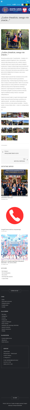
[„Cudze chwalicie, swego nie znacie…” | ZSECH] (15, 10)
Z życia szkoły (4, 145)
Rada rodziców (5, 342)
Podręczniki (4, 319)
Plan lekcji (4, 314)
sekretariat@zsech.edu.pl (12, 360)
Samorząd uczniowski (7, 301)
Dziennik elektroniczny (7, 338)
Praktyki (3, 331)
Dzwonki (4, 318)
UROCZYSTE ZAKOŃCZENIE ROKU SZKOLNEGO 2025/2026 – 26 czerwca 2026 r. (12, 262)
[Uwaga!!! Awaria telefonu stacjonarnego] (14, 216)
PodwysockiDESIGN (17, 405)
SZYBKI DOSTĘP (15, 290)
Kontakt (3, 307)
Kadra (3, 299)
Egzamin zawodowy (6, 329)
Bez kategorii (5, 271)
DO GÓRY (15, 397)
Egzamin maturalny (6, 327)
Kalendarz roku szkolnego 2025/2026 (10, 325)
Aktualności (4, 340)
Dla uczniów (4, 274)
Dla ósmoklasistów (6, 273)
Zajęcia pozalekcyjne (6, 321)
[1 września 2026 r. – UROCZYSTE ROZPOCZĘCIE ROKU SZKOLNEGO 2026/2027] (14, 183)
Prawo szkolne (5, 323)
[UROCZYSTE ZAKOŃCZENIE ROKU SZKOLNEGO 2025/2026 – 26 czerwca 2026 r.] (14, 247)
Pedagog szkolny (6, 303)
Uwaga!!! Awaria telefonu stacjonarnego (11, 229)
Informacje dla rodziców (7, 276)
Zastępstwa (4, 316)
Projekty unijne (5, 305)
